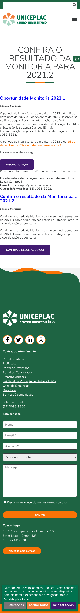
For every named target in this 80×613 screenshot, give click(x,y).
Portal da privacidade (16, 599)
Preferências (15, 605)
